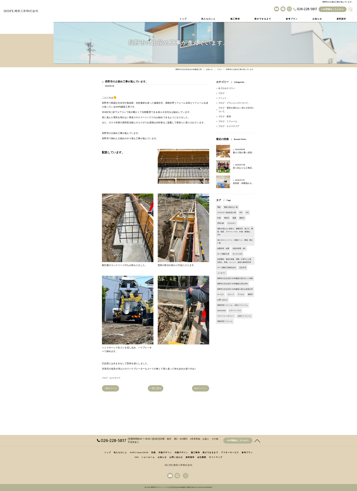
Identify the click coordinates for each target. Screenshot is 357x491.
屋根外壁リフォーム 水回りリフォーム (232, 305)
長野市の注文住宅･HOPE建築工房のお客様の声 (235, 289)
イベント (222, 98)
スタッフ (230, 294)
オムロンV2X (237, 253)
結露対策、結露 (223, 248)
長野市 (250, 294)
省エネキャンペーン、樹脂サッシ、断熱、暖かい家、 (235, 242)
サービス (220, 294)
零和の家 (220, 223)
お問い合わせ (222, 299)
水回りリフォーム (244, 316)
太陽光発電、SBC (239, 248)
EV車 (219, 218)
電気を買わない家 (231, 207)
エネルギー (231, 223)
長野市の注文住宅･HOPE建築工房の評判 (232, 283)
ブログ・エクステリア (111, 378)
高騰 (234, 218)
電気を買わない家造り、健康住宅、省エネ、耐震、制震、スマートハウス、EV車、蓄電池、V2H (235, 231)
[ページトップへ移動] (257, 440)
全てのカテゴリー (226, 88)
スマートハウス (235, 310)
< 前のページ (110, 388)
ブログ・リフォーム (227, 121)
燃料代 (242, 218)
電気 (219, 207)
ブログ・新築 (224, 116)
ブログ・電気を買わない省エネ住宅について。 (236, 109)
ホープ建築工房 (223, 253)
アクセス (241, 294)
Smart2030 (221, 310)
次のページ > (200, 388)
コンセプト (221, 273)
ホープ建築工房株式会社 (226, 267)
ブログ (221, 93)
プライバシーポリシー (225, 316)
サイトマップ (215, 457)
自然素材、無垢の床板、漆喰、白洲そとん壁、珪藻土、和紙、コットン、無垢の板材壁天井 (235, 261)
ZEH (240, 212)
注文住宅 (242, 267)
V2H (247, 212)
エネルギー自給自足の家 (226, 212)
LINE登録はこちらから (332, 9)
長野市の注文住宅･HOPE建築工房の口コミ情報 (235, 278)
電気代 (226, 218)
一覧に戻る (155, 388)
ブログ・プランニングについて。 (234, 103)
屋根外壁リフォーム (225, 321)
